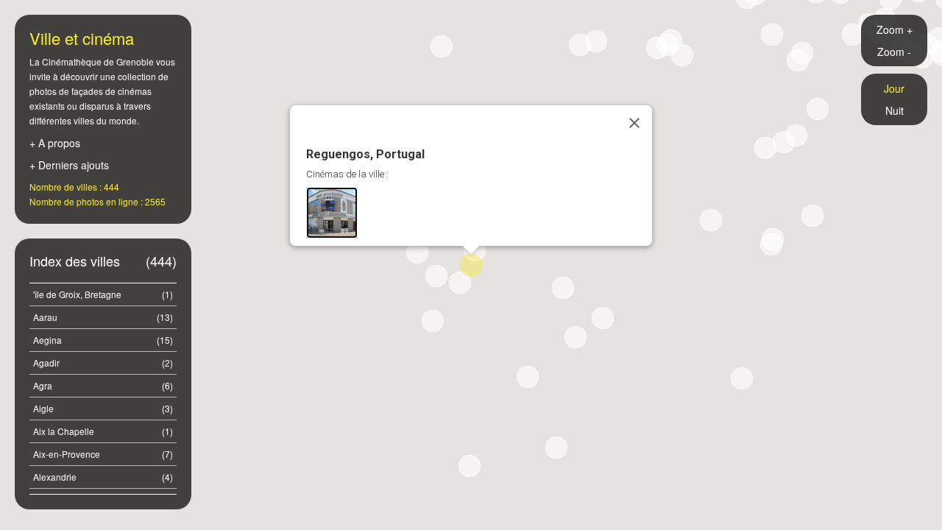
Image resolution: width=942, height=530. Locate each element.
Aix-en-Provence (103, 454)
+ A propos (54, 142)
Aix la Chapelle (103, 431)
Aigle (103, 408)
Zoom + (895, 29)
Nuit (894, 110)
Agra (103, 385)
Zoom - (894, 51)
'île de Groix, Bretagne (103, 294)
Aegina (103, 339)
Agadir (103, 362)
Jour (894, 88)
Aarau (103, 317)
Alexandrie (103, 476)
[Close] (634, 123)
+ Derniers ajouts (69, 165)
